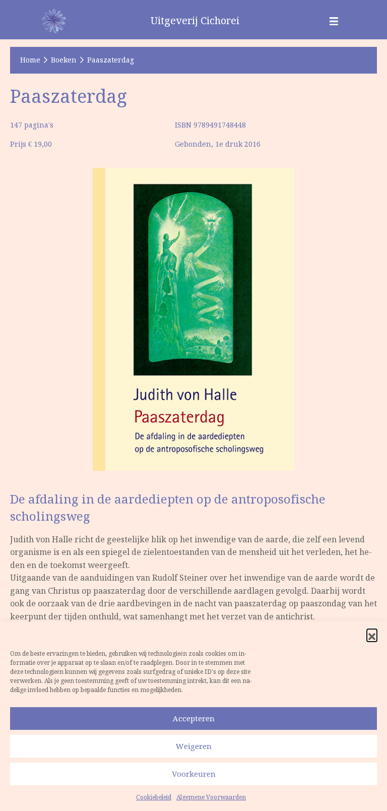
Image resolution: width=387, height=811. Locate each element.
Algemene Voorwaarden (211, 797)
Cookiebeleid (153, 797)
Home (30, 60)
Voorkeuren (194, 774)
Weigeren (194, 746)
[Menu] (333, 20)
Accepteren (194, 718)
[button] (372, 634)
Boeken (64, 60)
